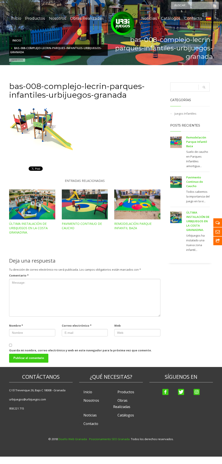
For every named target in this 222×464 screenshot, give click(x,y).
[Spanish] (208, 18)
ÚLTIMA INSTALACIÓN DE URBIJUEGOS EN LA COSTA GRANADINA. (28, 228)
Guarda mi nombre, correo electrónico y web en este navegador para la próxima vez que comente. (80, 350)
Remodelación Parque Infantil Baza (133, 226)
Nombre (16, 325)
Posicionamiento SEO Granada (109, 439)
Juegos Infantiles (185, 113)
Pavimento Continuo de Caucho (194, 181)
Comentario (19, 275)
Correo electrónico (76, 325)
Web (117, 325)
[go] (214, 5)
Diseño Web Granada (72, 439)
